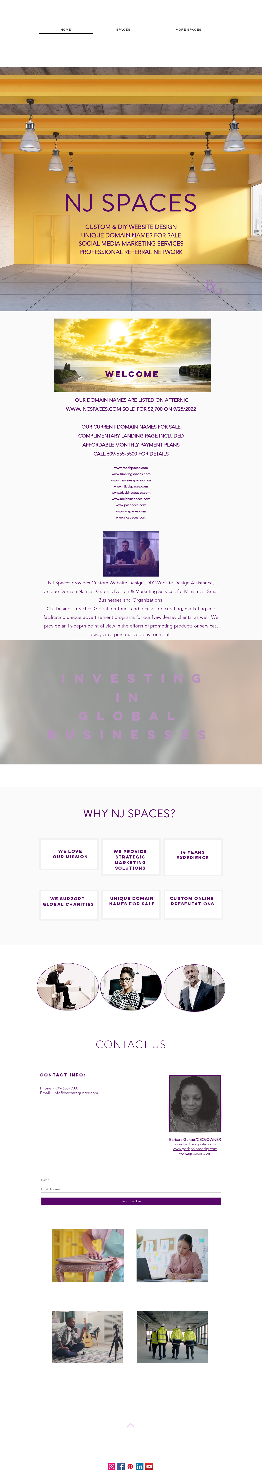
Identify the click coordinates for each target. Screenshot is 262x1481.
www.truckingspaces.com (131, 474)
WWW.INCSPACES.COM (93, 409)
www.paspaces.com (131, 505)
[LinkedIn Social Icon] (139, 1466)
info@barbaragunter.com (76, 1092)
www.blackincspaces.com (131, 492)
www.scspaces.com (131, 511)
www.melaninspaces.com (131, 499)
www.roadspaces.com (131, 468)
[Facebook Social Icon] (121, 1466)
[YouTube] (149, 1466)
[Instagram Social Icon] (111, 1466)
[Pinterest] (130, 1466)
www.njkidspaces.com (131, 486)
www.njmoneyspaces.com (131, 480)
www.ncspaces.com (131, 517)
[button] (154, 572)
